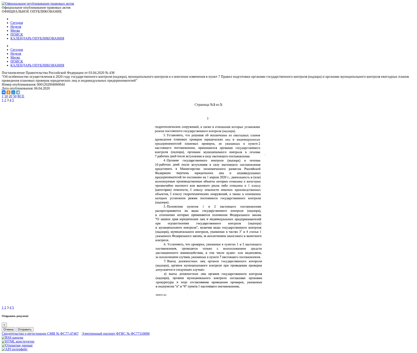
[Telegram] (18, 92)
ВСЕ (20, 96)
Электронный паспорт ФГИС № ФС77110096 (116, 333)
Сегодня (16, 23)
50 (15, 96)
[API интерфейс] (15, 349)
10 (6, 96)
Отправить (25, 329)
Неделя (15, 26)
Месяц (15, 30)
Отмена (8, 329)
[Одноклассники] (8, 92)
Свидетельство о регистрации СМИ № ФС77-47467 (40, 333)
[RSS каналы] (12, 337)
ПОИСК (16, 34)
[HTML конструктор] (18, 341)
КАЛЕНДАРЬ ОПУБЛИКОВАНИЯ (37, 38)
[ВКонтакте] (4, 92)
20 (10, 96)
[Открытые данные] (17, 345)
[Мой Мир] (13, 92)
